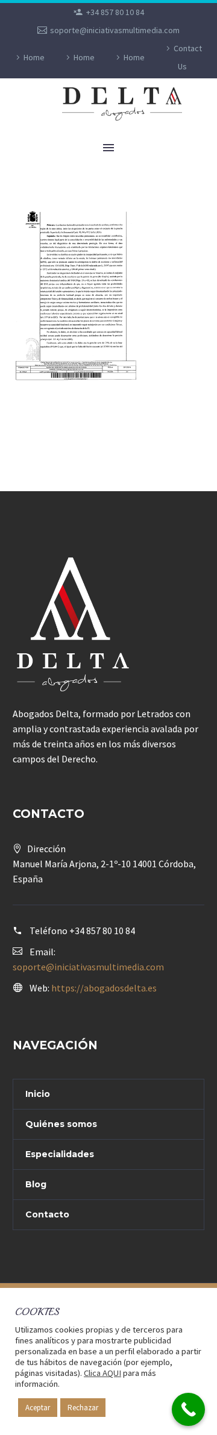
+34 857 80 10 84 (115, 12)
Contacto (47, 1214)
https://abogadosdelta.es (104, 988)
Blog (35, 1184)
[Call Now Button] (188, 1409)
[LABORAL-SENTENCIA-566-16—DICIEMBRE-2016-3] (76, 297)
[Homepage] (127, 104)
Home (34, 57)
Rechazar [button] (83, 1407)
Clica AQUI (102, 1372)
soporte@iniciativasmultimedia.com (115, 30)
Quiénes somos (61, 1124)
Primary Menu (108, 148)
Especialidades (59, 1154)
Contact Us (188, 57)
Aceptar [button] (37, 1407)
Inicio (37, 1093)
